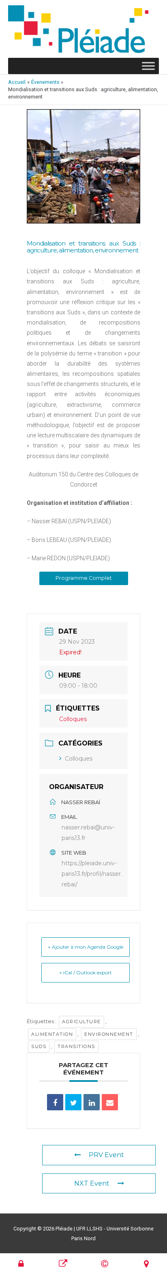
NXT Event (91, 1183)
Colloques (78, 758)
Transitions (76, 1046)
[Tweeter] (73, 1102)
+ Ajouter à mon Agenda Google (85, 947)
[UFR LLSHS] (63, 1263)
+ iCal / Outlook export (85, 972)
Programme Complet (84, 578)
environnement (108, 1034)
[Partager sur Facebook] (55, 1102)
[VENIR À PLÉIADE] (146, 1263)
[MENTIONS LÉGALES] (104, 1263)
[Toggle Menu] (148, 66)
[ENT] (21, 1263)
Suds (38, 1046)
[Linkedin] (92, 1102)
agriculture (81, 1021)
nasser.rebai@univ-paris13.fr (88, 833)
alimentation (52, 1034)
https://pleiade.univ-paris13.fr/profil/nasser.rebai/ (92, 874)
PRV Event (106, 1155)
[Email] (110, 1102)
